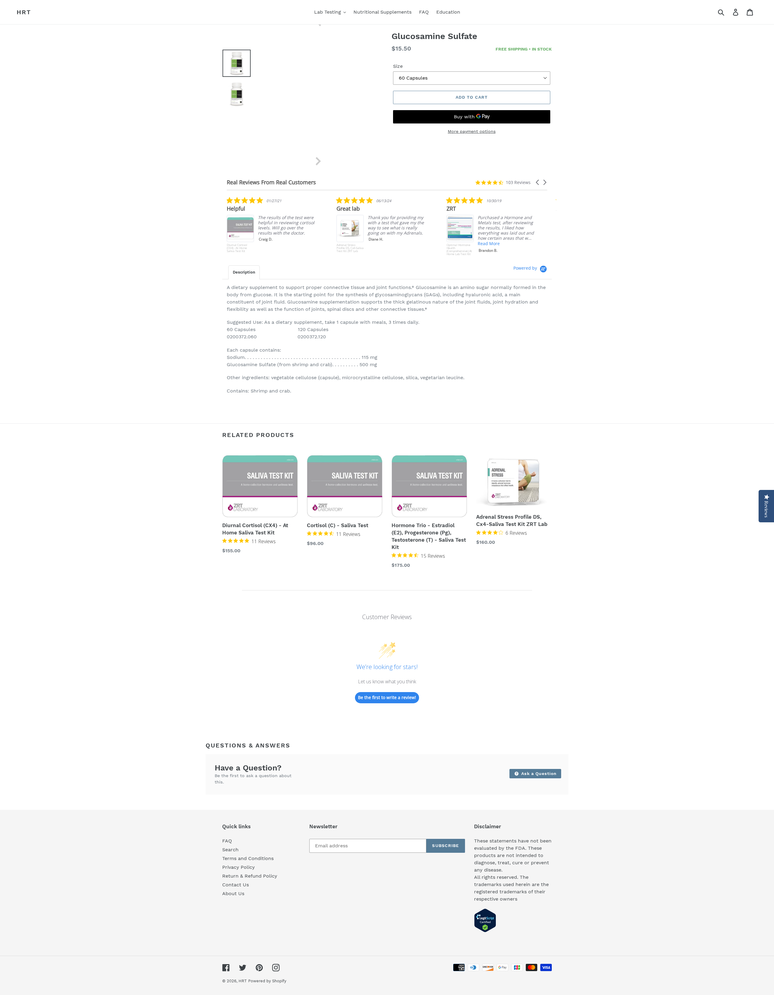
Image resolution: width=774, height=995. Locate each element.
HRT (24, 12)
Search (230, 849)
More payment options (472, 131)
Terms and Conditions (248, 858)
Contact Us (235, 885)
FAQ (227, 841)
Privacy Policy (238, 867)
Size (398, 66)
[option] (232, 64)
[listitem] (382, 226)
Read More (379, 243)
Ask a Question (538, 773)
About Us (233, 893)
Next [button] (318, 161)
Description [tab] (244, 272)
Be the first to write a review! (387, 697)
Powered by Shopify (267, 981)
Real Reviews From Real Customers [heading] (271, 182)
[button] (538, 182)
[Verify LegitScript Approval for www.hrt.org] (485, 931)
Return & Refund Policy (249, 876)
